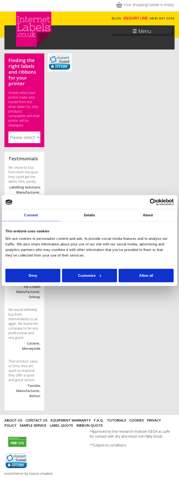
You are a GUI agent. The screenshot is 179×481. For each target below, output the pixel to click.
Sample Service (33, 425)
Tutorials (116, 420)
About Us (13, 420)
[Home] (33, 45)
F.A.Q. (99, 420)
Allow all (146, 275)
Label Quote (61, 425)
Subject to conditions (109, 445)
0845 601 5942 (162, 18)
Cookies (136, 420)
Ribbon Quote (89, 425)
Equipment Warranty (71, 420)
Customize (87, 275)
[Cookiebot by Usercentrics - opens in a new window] (153, 202)
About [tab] (148, 215)
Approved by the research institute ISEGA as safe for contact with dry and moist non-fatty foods (130, 433)
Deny (33, 275)
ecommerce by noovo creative (28, 473)
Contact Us (36, 420)
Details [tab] (89, 215)
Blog (116, 18)
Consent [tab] (31, 215)
